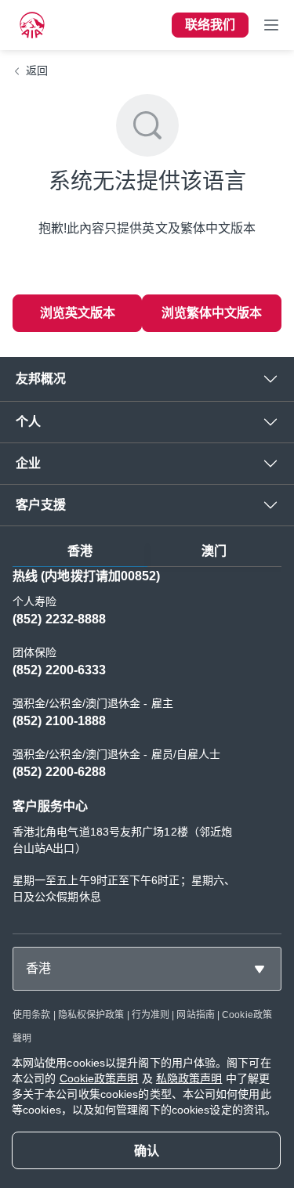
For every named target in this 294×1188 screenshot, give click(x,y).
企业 (28, 463)
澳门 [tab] (214, 551)
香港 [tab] (80, 551)
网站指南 (195, 1014)
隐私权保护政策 (91, 1014)
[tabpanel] (147, 744)
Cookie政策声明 (99, 1078)
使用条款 (31, 1014)
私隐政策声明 (189, 1078)
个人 (28, 421)
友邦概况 (41, 378)
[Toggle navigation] (271, 25)
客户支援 (41, 504)
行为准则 (150, 1014)
